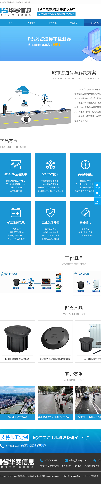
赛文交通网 (54, 466)
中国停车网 (66, 466)
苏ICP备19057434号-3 (71, 476)
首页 (10, 23)
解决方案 (95, 23)
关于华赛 (31, 23)
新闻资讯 (53, 23)
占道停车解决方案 (91, 466)
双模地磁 (77, 466)
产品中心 (74, 23)
